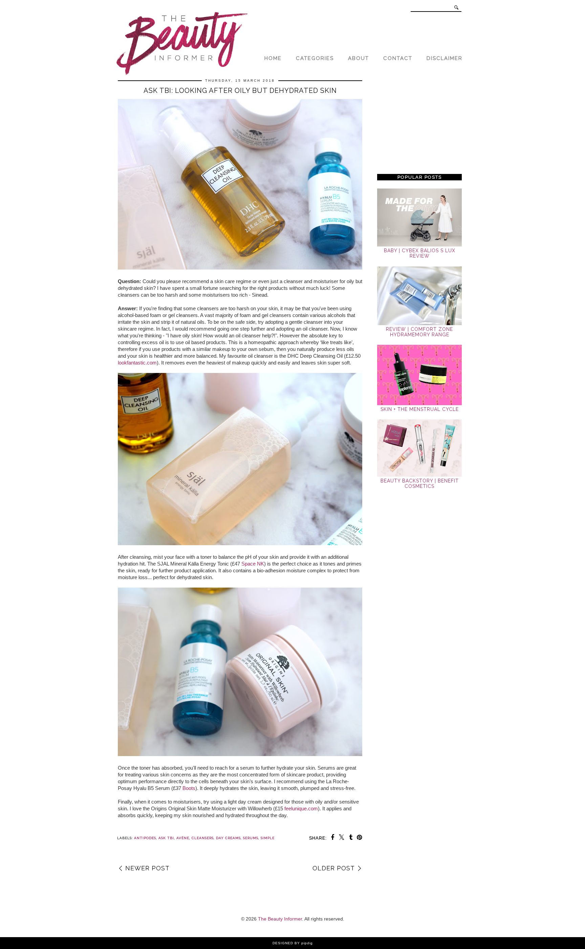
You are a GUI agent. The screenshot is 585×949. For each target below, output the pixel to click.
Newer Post (147, 868)
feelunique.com (301, 808)
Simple (268, 838)
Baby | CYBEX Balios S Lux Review (419, 253)
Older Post (333, 868)
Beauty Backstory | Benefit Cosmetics (420, 483)
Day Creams (228, 838)
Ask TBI (166, 838)
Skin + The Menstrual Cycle (420, 409)
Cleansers (203, 838)
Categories (315, 58)
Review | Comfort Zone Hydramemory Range (419, 332)
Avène (182, 838)
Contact (397, 58)
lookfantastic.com (137, 362)
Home (273, 58)
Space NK (252, 564)
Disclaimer (444, 58)
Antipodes (145, 838)
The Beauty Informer (280, 919)
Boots (188, 788)
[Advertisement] (419, 122)
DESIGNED (283, 943)
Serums (250, 838)
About (358, 58)
